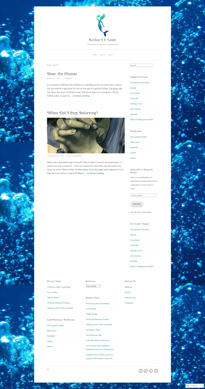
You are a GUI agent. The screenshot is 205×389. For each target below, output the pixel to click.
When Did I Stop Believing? (72, 112)
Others (133, 158)
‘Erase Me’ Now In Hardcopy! (97, 340)
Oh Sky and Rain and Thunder (58, 303)
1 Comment (68, 78)
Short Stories (135, 109)
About (103, 55)
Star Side (133, 114)
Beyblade (134, 147)
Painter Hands (53, 298)
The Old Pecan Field (94, 335)
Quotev (128, 292)
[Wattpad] (141, 371)
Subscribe (137, 204)
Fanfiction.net (130, 298)
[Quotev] (146, 371)
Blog (110, 55)
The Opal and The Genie (139, 83)
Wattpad (128, 287)
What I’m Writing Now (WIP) (141, 120)
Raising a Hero (136, 104)
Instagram (129, 303)
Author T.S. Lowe (102, 40)
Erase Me (134, 99)
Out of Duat (135, 93)
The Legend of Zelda (138, 137)
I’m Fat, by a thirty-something (59, 287)
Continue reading (81, 96)
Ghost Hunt (135, 142)
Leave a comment (74, 156)
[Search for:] (141, 65)
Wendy (133, 88)
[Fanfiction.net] (151, 371)
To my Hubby (52, 292)
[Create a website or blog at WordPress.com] (48, 370)
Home (94, 55)
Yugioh (133, 153)
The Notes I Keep (93, 330)
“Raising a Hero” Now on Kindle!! (60, 308)
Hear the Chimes (62, 73)
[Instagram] (156, 371)
